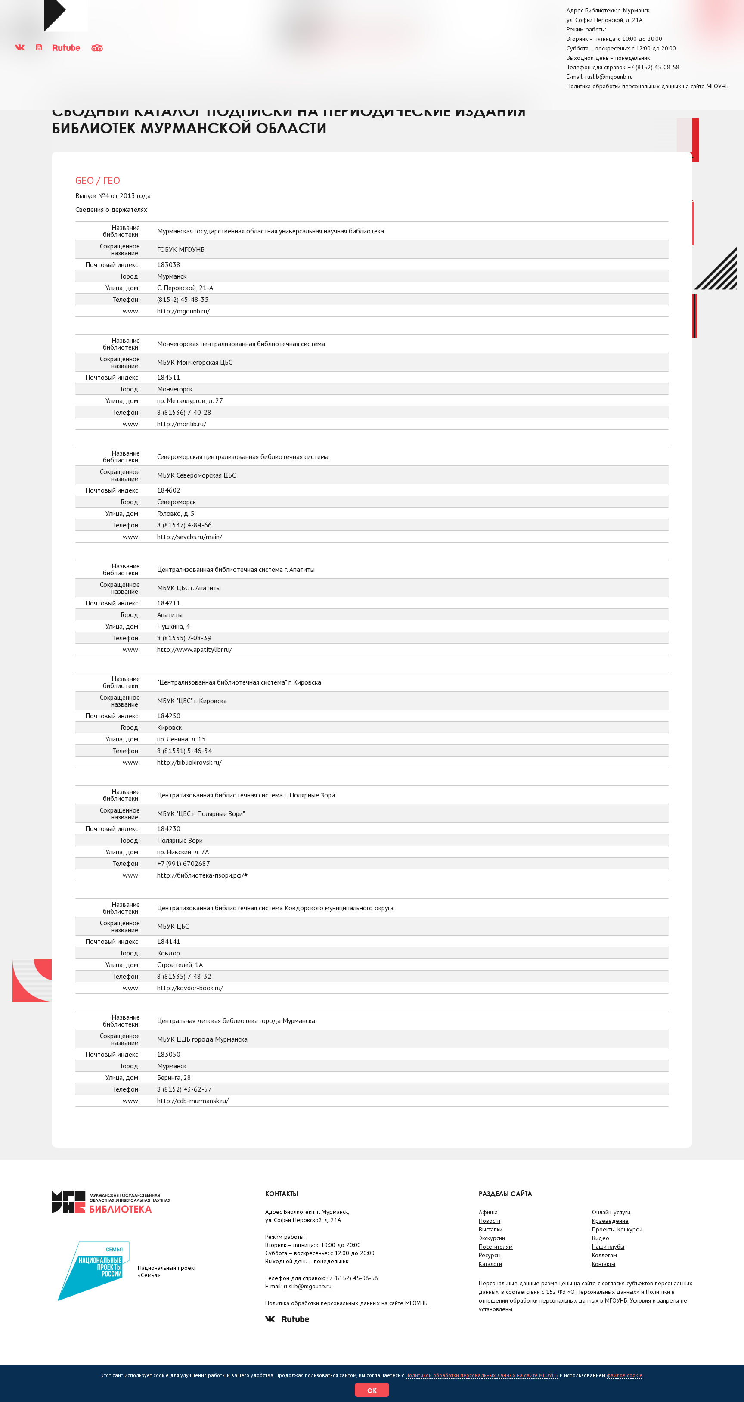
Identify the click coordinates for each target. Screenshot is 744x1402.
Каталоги (490, 1264)
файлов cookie (624, 1375)
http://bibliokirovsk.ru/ (189, 762)
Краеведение (610, 1221)
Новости (489, 1221)
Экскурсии (492, 1238)
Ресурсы (490, 1255)
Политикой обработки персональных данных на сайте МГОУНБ (482, 1375)
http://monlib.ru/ (181, 423)
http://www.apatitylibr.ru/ (194, 649)
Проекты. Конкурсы (617, 1229)
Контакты (603, 1264)
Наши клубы (608, 1246)
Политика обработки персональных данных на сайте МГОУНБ (648, 86)
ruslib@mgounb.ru (609, 77)
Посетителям (496, 1246)
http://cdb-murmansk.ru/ (193, 1100)
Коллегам (604, 1255)
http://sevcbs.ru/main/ (189, 536)
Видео (600, 1238)
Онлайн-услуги (611, 1212)
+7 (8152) (653, 67)
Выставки (490, 1229)
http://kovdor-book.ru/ (190, 987)
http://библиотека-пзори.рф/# (202, 875)
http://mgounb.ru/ (183, 311)
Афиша (488, 1212)
